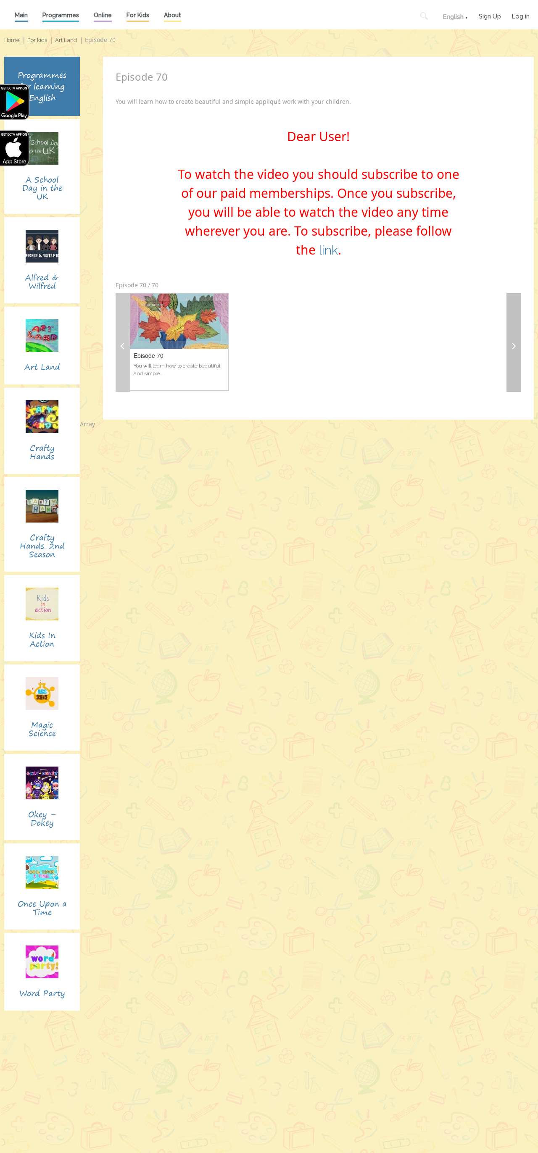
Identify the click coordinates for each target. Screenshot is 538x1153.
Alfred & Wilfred (42, 281)
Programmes (60, 15)
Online (103, 15)
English (453, 17)
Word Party (42, 993)
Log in (521, 15)
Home (11, 40)
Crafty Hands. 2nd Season (42, 546)
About (172, 15)
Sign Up (490, 15)
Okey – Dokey (42, 818)
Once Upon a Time (42, 908)
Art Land (66, 40)
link (328, 250)
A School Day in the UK (42, 188)
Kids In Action (42, 639)
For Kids (138, 15)
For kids (37, 40)
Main (21, 15)
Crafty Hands (42, 452)
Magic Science (42, 729)
